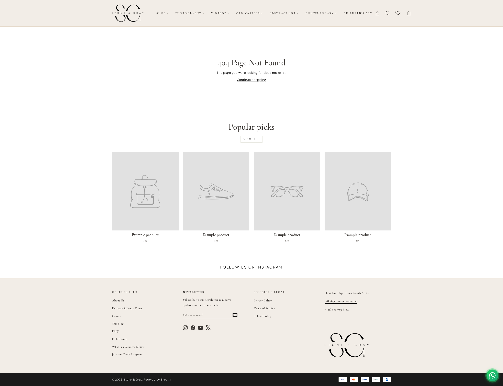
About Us (118, 300)
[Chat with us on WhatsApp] (492, 375)
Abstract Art (283, 13)
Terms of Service (264, 308)
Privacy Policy (263, 300)
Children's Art (358, 13)
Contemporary (320, 13)
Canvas (116, 316)
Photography (188, 13)
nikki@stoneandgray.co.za (341, 301)
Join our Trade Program (127, 354)
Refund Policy (263, 316)
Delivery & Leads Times (127, 308)
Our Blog (118, 324)
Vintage (218, 13)
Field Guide (119, 339)
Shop (160, 13)
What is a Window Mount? (128, 347)
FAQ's (116, 331)
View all (251, 139)
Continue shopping (251, 80)
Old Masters (248, 13)
